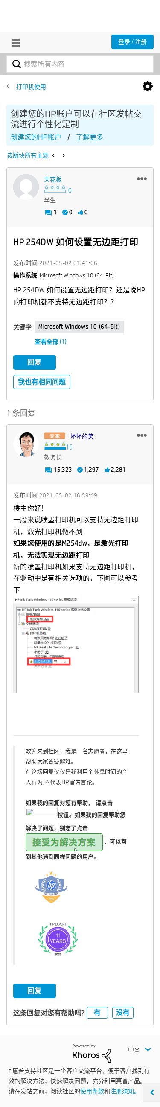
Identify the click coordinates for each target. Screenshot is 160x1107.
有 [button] (97, 1012)
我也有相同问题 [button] (42, 381)
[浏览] (13, 42)
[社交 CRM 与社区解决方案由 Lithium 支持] (92, 1053)
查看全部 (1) (51, 341)
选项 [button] (147, 87)
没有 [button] (123, 1012)
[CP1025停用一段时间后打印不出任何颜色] (54, 155)
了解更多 (89, 137)
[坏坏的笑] (26, 444)
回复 (34, 362)
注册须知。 (125, 1091)
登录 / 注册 (132, 42)
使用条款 (92, 1091)
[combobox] (80, 64)
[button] (141, 178)
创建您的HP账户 (36, 137)
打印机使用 (31, 87)
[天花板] (26, 187)
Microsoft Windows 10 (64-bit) (79, 326)
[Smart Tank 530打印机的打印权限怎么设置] (63, 155)
